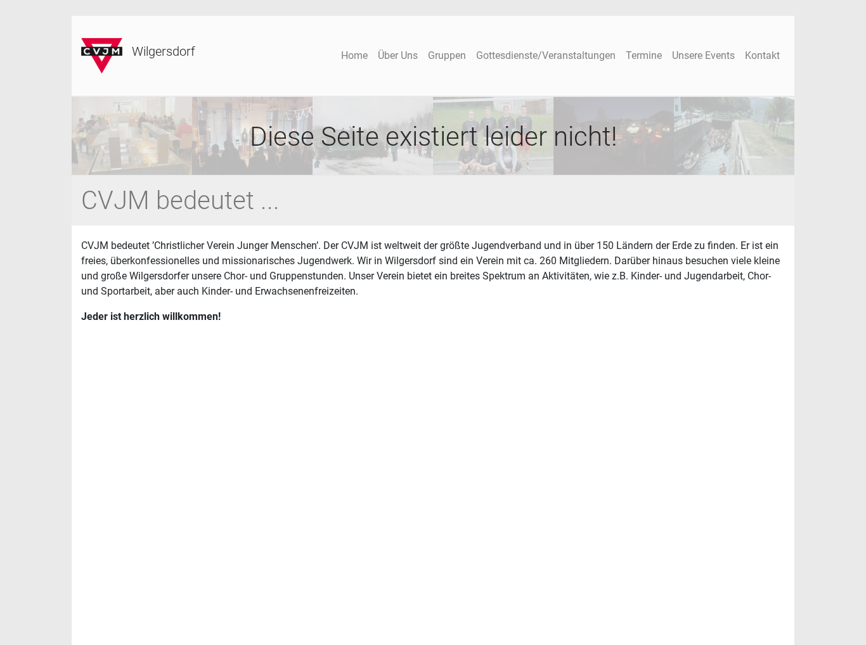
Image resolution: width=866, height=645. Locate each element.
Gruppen (447, 55)
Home (354, 55)
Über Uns (398, 55)
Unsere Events (703, 55)
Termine (644, 55)
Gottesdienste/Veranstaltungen (546, 55)
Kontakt (762, 55)
